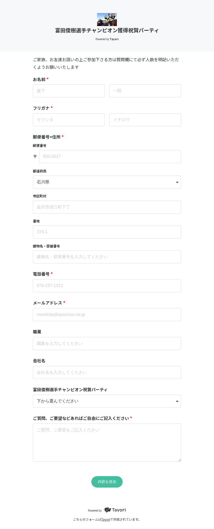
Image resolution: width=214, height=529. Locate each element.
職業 (37, 331)
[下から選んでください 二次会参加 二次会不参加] (107, 401)
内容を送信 (107, 482)
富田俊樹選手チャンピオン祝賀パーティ (70, 389)
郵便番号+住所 (48, 137)
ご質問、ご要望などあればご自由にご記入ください (82, 418)
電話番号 (43, 274)
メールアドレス (49, 303)
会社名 (39, 360)
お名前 (41, 79)
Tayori (105, 519)
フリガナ (43, 108)
